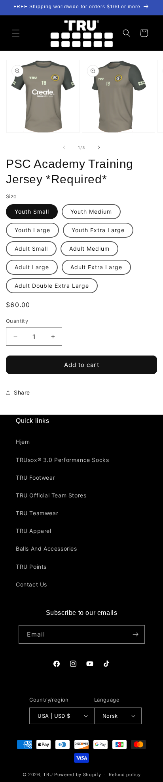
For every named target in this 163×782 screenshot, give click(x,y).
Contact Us (31, 584)
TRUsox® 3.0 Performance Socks (62, 459)
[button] (16, 33)
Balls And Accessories (46, 548)
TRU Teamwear (37, 513)
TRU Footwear (35, 477)
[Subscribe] (135, 634)
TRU (48, 774)
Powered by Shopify (77, 774)
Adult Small (31, 248)
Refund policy (124, 774)
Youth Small (32, 211)
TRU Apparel (33, 530)
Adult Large (32, 267)
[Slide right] (99, 147)
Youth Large (32, 230)
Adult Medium (89, 248)
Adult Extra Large (96, 267)
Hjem (23, 441)
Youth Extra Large (98, 230)
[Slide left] (64, 147)
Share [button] (22, 392)
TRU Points (31, 566)
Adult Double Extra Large (52, 285)
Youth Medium (91, 211)
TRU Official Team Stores (51, 495)
